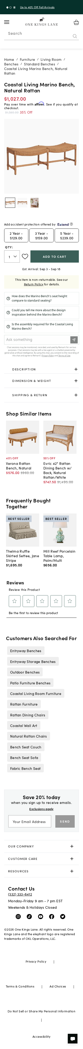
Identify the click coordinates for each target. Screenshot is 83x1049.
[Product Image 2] (35, 203)
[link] (41, 369)
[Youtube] (41, 916)
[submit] (75, 36)
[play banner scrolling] (14, 7)
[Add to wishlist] (25, 257)
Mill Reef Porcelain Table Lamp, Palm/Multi (59, 555)
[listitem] (25, 650)
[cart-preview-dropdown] (76, 22)
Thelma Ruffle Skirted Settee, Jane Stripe (22, 555)
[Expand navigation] (10, 22)
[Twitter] (63, 916)
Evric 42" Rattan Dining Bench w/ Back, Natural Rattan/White (57, 470)
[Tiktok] (30, 916)
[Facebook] (52, 916)
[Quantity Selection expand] (16, 256)
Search (15, 33)
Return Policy (34, 284)
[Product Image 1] (22, 203)
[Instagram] (19, 916)
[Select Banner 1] (10, 7)
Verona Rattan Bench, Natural (18, 465)
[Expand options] (75, 369)
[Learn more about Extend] (71, 224)
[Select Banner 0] (7, 7)
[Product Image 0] (10, 203)
